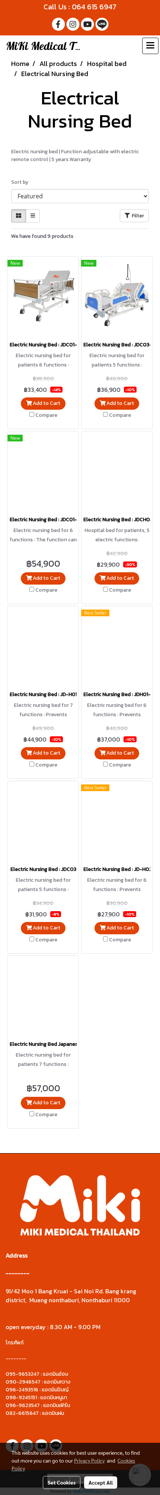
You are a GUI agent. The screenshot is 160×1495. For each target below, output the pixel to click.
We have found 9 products (42, 236)
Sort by (21, 182)
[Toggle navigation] (150, 46)
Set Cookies (62, 1482)
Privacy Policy (89, 1460)
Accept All (101, 1482)
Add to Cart (46, 403)
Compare (46, 415)
